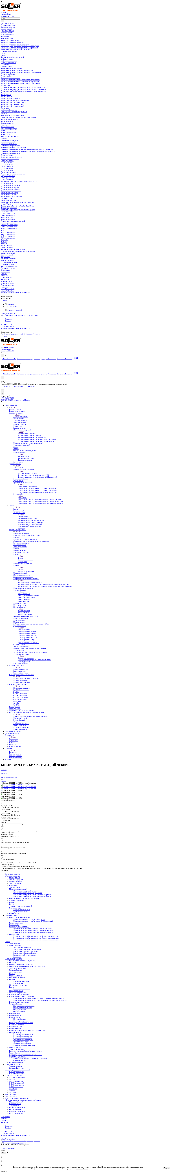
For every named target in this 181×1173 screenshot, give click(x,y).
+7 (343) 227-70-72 (7, 289)
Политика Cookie (82, 1169)
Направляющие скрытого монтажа (30, 582)
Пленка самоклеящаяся (21, 688)
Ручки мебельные (24, 629)
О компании (13, 739)
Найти (3, 1153)
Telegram (8, 321)
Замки (15, 509)
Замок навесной (23, 516)
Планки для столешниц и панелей (25, 678)
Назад (13, 407)
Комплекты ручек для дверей (28, 473)
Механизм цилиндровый (26, 434)
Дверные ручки (19, 467)
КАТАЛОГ (5, 1122)
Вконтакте (8, 319)
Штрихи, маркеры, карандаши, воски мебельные (30, 716)
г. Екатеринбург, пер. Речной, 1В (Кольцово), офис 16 (21, 315)
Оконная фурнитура (20, 669)
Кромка (20, 558)
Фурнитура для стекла (26, 658)
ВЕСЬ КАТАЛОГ (15, 409)
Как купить (13, 752)
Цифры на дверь (23, 456)
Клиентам (4, 1119)
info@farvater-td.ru (8, 313)
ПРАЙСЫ (4, 1120)
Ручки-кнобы (22, 498)
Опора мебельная (24, 594)
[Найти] (2, 21)
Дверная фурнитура (20, 417)
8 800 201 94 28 (15, 292)
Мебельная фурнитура (21, 533)
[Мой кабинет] (2, 380)
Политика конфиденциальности (14, 1143)
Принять (166, 1168)
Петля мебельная (24, 611)
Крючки (20, 569)
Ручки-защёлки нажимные (27, 486)
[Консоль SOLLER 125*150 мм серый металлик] (18, 785)
